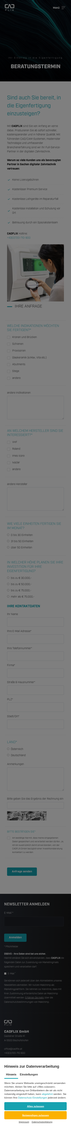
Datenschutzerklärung (42, 1122)
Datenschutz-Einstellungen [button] (32, 1097)
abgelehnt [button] (47, 1094)
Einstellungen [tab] (29, 1074)
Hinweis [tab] (11, 1074)
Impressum (24, 1122)
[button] (35, 1106)
